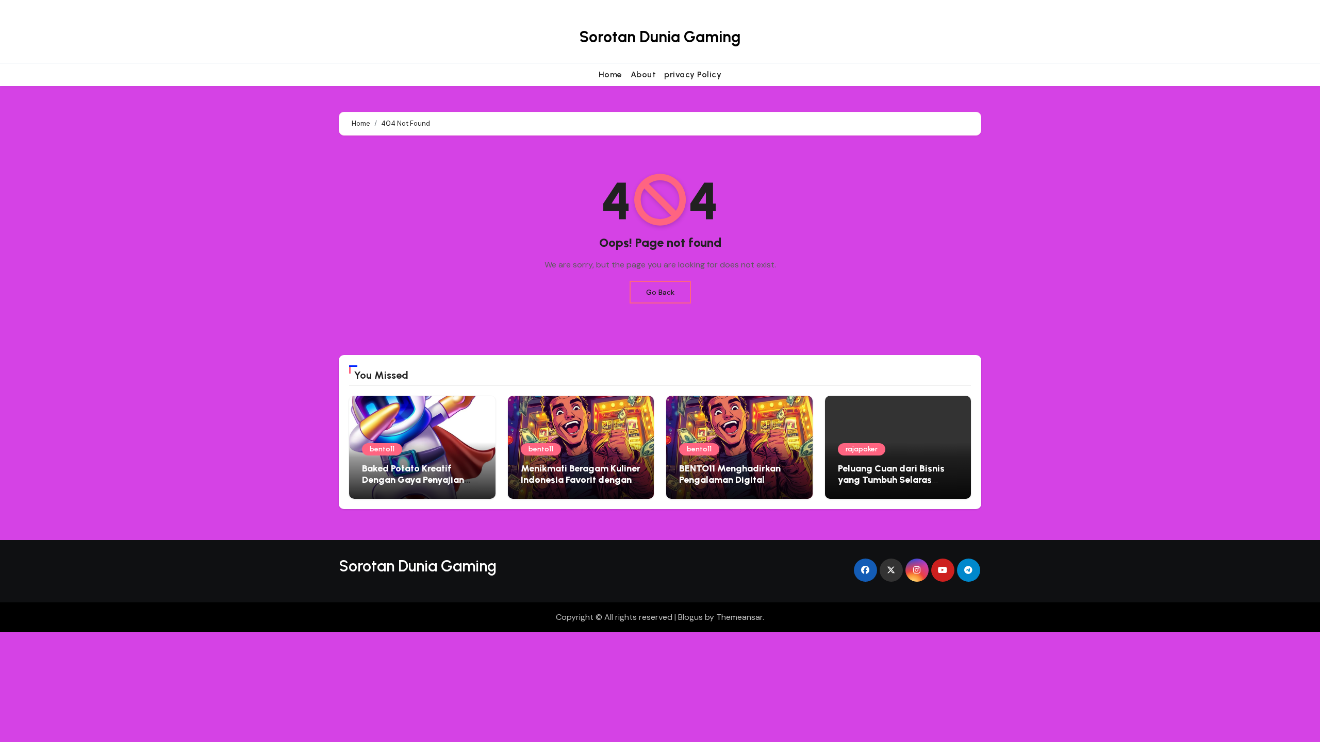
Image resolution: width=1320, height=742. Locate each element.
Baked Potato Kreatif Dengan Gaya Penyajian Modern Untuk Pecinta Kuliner (413, 485)
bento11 (382, 449)
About (643, 74)
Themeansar (739, 617)
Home (610, 74)
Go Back (660, 292)
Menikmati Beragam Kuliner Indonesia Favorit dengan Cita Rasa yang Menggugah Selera (580, 485)
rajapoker (862, 449)
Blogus (690, 617)
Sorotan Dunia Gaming (659, 36)
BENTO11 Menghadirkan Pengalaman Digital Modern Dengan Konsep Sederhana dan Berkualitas (738, 485)
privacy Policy (692, 74)
